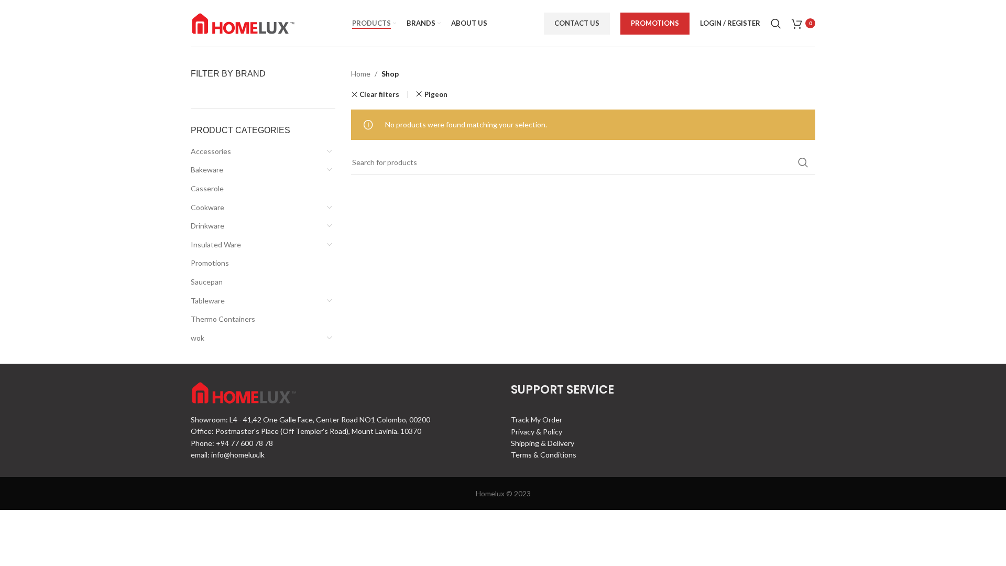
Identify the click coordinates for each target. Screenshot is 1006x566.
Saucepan (207, 281)
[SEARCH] (803, 162)
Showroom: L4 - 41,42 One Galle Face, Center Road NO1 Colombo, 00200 (310, 419)
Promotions (655, 23)
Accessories (211, 151)
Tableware (208, 300)
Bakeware (207, 169)
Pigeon (435, 94)
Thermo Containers (223, 318)
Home (360, 73)
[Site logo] (243, 22)
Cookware (207, 207)
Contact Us (576, 23)
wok (197, 337)
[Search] (776, 23)
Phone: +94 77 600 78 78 (232, 443)
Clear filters (379, 94)
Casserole (207, 188)
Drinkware (207, 225)
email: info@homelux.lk (228, 454)
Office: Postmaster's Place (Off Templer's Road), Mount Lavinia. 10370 (306, 431)
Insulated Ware (216, 244)
